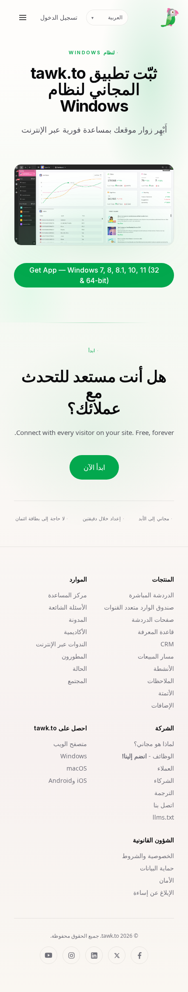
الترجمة (164, 793)
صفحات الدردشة (153, 619)
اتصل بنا (163, 805)
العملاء (165, 768)
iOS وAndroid (68, 780)
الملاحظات (160, 681)
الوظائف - (148, 756)
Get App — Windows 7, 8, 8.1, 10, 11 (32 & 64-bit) (94, 275)
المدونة (78, 619)
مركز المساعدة (67, 595)
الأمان (166, 880)
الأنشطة (163, 668)
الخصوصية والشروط (148, 856)
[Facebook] (139, 955)
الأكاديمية (75, 631)
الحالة (80, 668)
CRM (167, 644)
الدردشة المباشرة (151, 595)
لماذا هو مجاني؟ (154, 744)
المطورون (74, 656)
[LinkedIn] (94, 955)
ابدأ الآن (94, 467)
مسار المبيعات (156, 656)
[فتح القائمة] (22, 17)
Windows (73, 756)
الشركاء (164, 780)
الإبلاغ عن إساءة (153, 892)
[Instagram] (71, 955)
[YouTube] (48, 955)
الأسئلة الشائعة (68, 607)
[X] (116, 955)
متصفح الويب (70, 744)
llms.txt (163, 817)
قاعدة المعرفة (156, 631)
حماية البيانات (157, 868)
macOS (76, 768)
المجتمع (77, 681)
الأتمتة (166, 693)
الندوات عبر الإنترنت (61, 644)
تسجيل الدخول (58, 17)
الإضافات (162, 705)
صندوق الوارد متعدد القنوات (139, 607)
